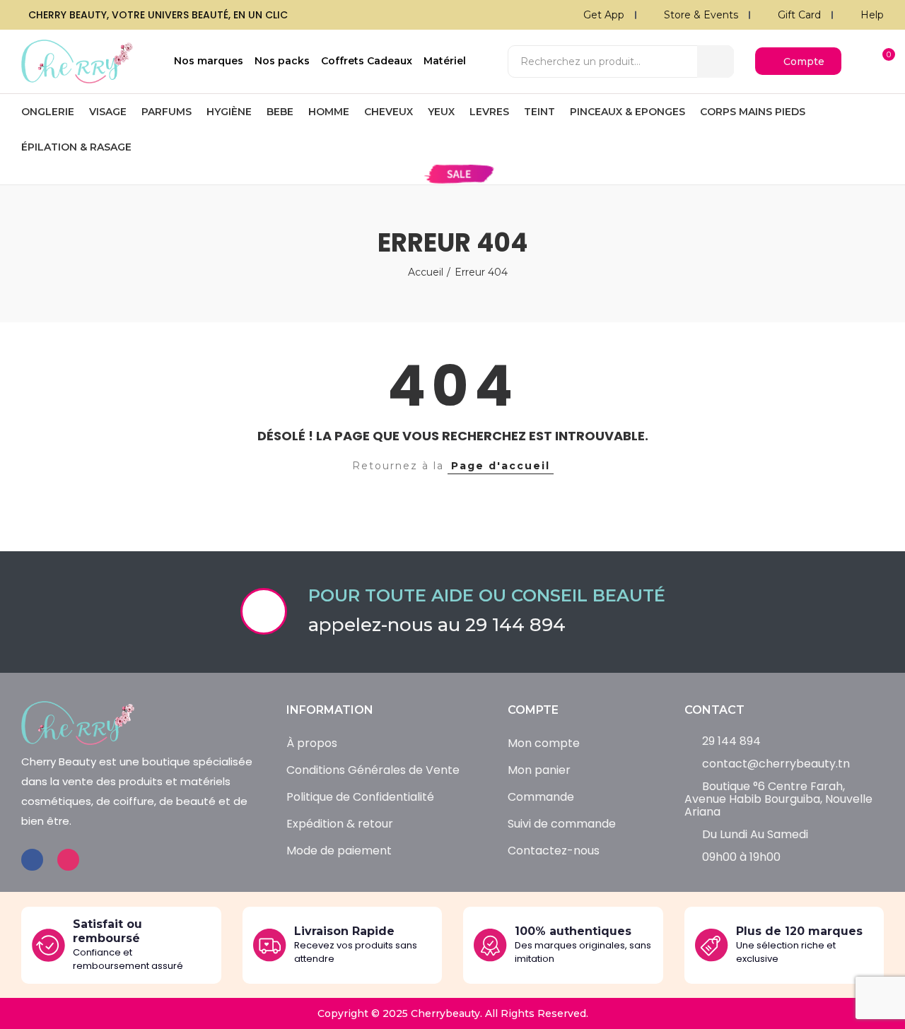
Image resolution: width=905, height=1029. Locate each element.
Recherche (715, 61)
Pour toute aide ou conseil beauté (486, 595)
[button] (798, 61)
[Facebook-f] (32, 860)
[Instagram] (68, 860)
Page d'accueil (500, 465)
